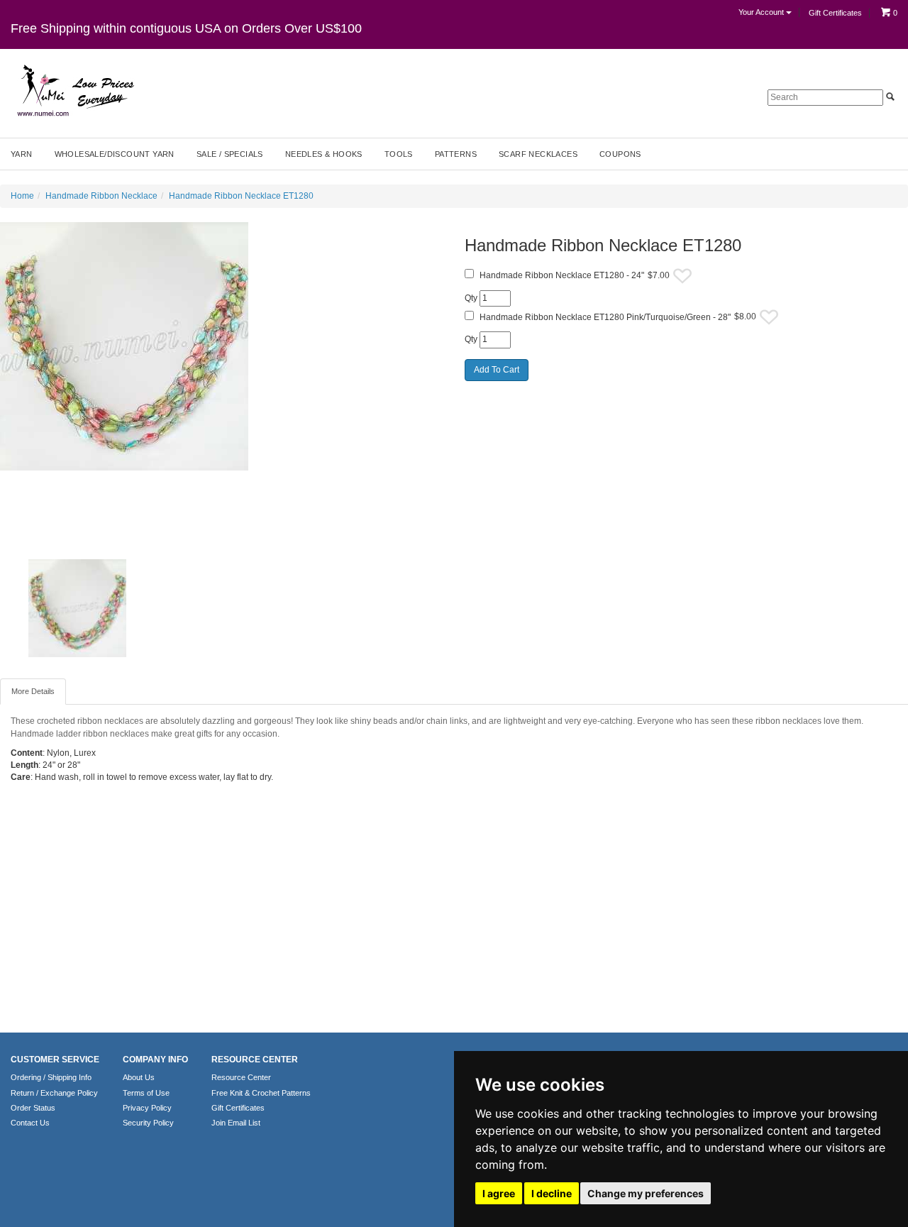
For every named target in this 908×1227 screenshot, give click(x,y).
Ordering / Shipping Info (51, 1077)
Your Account (762, 12)
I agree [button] (498, 1193)
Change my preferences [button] (645, 1193)
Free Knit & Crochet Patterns (261, 1093)
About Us (139, 1077)
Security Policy (148, 1122)
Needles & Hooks (323, 154)
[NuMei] (74, 91)
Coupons (620, 154)
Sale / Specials (229, 154)
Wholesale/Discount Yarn (115, 154)
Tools (398, 154)
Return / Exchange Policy (54, 1093)
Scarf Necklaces (538, 154)
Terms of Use (146, 1093)
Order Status (33, 1108)
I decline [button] (551, 1193)
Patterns (456, 154)
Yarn (22, 154)
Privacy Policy (147, 1108)
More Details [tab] (33, 691)
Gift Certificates (835, 13)
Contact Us (30, 1122)
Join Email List (235, 1122)
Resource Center (241, 1077)
